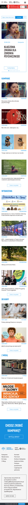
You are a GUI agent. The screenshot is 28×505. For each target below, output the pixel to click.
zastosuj (19, 17)
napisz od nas (10, 496)
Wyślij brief (14, 436)
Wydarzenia (7, 191)
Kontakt (16, 454)
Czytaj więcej (11, 68)
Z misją (5, 355)
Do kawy (5, 299)
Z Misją (4, 461)
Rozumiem (21, 504)
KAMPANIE (23, 98)
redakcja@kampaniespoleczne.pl (14, 482)
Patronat (17, 457)
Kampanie (6, 78)
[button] (25, 2)
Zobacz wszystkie (14, 185)
